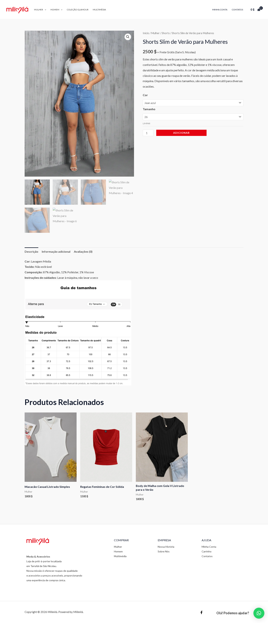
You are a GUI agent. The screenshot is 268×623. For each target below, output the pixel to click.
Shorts (166, 33)
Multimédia (99, 9)
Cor (145, 95)
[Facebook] (201, 612)
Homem (55, 9)
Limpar (146, 123)
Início (146, 33)
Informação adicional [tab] (56, 251)
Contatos (237, 9)
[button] (44, 9)
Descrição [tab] (31, 251)
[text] (134, 261)
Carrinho (206, 551)
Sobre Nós (164, 551)
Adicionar (181, 132)
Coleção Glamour (77, 9)
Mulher (38, 9)
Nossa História (166, 546)
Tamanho (149, 109)
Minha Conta (219, 9)
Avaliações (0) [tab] (83, 251)
